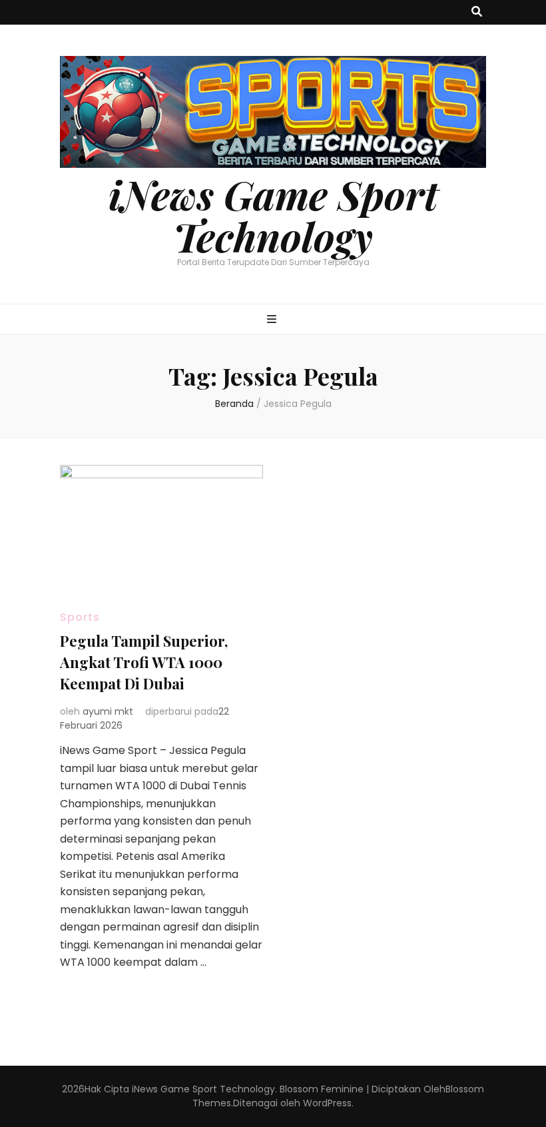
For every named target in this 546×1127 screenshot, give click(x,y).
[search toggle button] (476, 12)
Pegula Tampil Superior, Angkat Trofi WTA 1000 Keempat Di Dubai (144, 662)
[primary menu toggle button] (273, 320)
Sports (80, 617)
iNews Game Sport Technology (273, 214)
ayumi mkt (108, 711)
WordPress (327, 1103)
